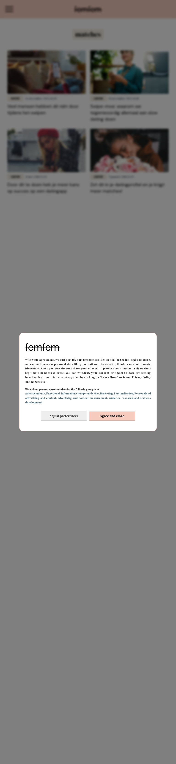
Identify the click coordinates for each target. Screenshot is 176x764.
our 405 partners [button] (77, 360)
